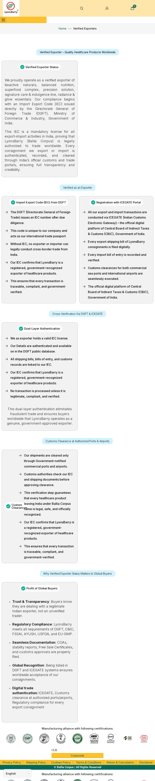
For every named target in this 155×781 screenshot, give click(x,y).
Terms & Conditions (88, 762)
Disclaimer (146, 762)
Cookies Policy (61, 762)
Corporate (77, 755)
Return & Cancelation (120, 762)
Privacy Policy (11, 762)
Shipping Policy (36, 762)
